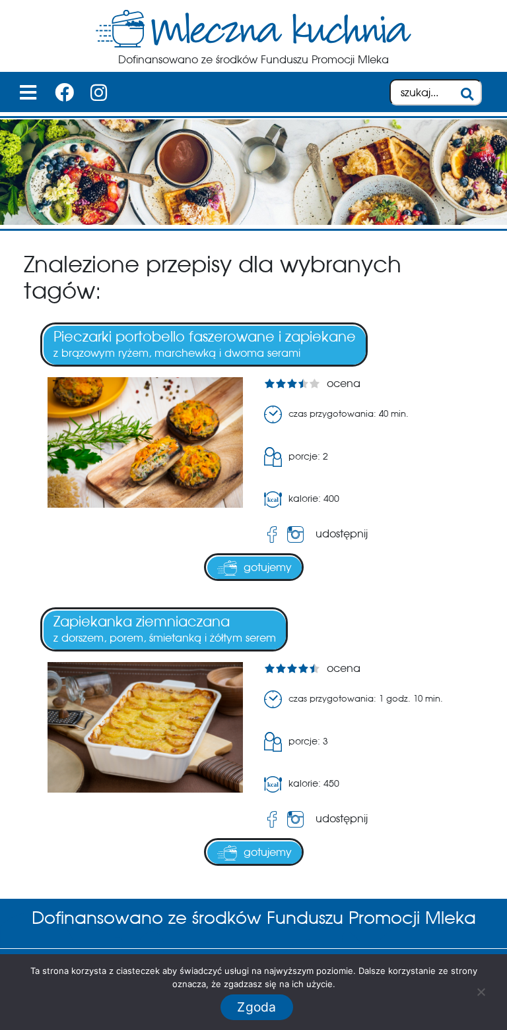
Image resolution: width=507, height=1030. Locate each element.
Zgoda (256, 1007)
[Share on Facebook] (272, 534)
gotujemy (268, 567)
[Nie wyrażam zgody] (480, 991)
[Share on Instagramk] (298, 534)
